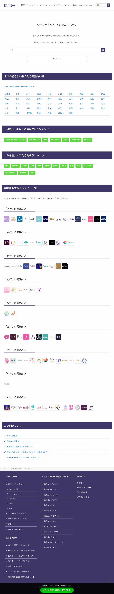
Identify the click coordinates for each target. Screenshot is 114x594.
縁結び (64, 165)
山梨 (92, 99)
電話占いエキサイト (52, 516)
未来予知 (23, 172)
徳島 (71, 113)
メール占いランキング (17, 513)
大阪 (60, 104)
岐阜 (7, 104)
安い (65, 139)
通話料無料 (55, 139)
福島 (71, 94)
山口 (17, 108)
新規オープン (34, 139)
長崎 (92, 108)
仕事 (71, 165)
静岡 (17, 104)
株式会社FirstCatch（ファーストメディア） (24, 457)
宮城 (39, 94)
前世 (32, 172)
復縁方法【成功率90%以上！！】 (21, 577)
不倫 (39, 165)
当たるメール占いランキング (19, 561)
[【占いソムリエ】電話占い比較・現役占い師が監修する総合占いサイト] (9, 5)
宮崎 (17, 113)
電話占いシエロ (50, 521)
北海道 (7, 94)
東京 (28, 99)
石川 (71, 99)
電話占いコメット (51, 547)
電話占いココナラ (51, 532)
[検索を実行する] (108, 5)
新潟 (49, 99)
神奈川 (39, 99)
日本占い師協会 (13, 441)
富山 (60, 99)
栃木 (92, 94)
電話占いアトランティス (53, 542)
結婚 (32, 165)
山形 (60, 94)
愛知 (28, 104)
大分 (7, 113)
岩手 (28, 94)
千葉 (17, 99)
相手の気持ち (10, 172)
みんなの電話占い (51, 526)
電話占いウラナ (50, 537)
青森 (17, 94)
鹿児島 (29, 113)
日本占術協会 (12, 436)
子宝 (78, 165)
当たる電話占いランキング (15, 139)
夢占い (10, 524)
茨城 (81, 94)
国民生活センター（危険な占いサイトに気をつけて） (28, 452)
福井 (81, 99)
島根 (28, 108)
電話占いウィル (50, 505)
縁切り (55, 165)
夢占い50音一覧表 (15, 566)
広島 (7, 108)
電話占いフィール (51, 495)
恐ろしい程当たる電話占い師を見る (56, 590)
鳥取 (92, 104)
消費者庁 (80, 483)
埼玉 (7, 99)
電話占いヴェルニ (51, 484)
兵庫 (71, 104)
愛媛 (49, 108)
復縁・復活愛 (14, 489)
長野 (103, 99)
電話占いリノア (50, 511)
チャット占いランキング (18, 518)
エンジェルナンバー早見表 (18, 572)
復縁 (6, 165)
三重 (49, 113)
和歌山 (61, 113)
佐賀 (81, 108)
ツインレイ (87, 165)
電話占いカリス (50, 489)
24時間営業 (75, 139)
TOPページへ (57, 59)
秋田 (49, 94)
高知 (60, 108)
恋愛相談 (15, 165)
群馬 (103, 94)
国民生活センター (84, 488)
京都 (49, 104)
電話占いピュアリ (51, 500)
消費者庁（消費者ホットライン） (20, 447)
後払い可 (87, 139)
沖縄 (39, 113)
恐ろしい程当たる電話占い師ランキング (20, 86)
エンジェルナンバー (16, 529)
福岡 (71, 108)
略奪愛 (47, 165)
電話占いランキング (16, 484)
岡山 (103, 104)
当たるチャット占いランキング (20, 556)
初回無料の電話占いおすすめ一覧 (21, 550)
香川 (39, 108)
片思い (24, 165)
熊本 (103, 108)
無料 (45, 139)
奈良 (81, 104)
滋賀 (39, 104)
